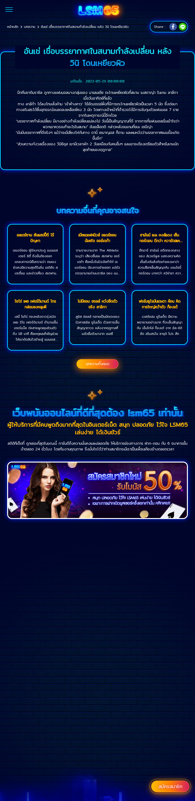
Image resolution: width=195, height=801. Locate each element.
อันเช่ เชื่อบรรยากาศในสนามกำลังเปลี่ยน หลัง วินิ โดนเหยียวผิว (85, 26)
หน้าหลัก (12, 26)
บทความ (29, 26)
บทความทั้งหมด (97, 364)
